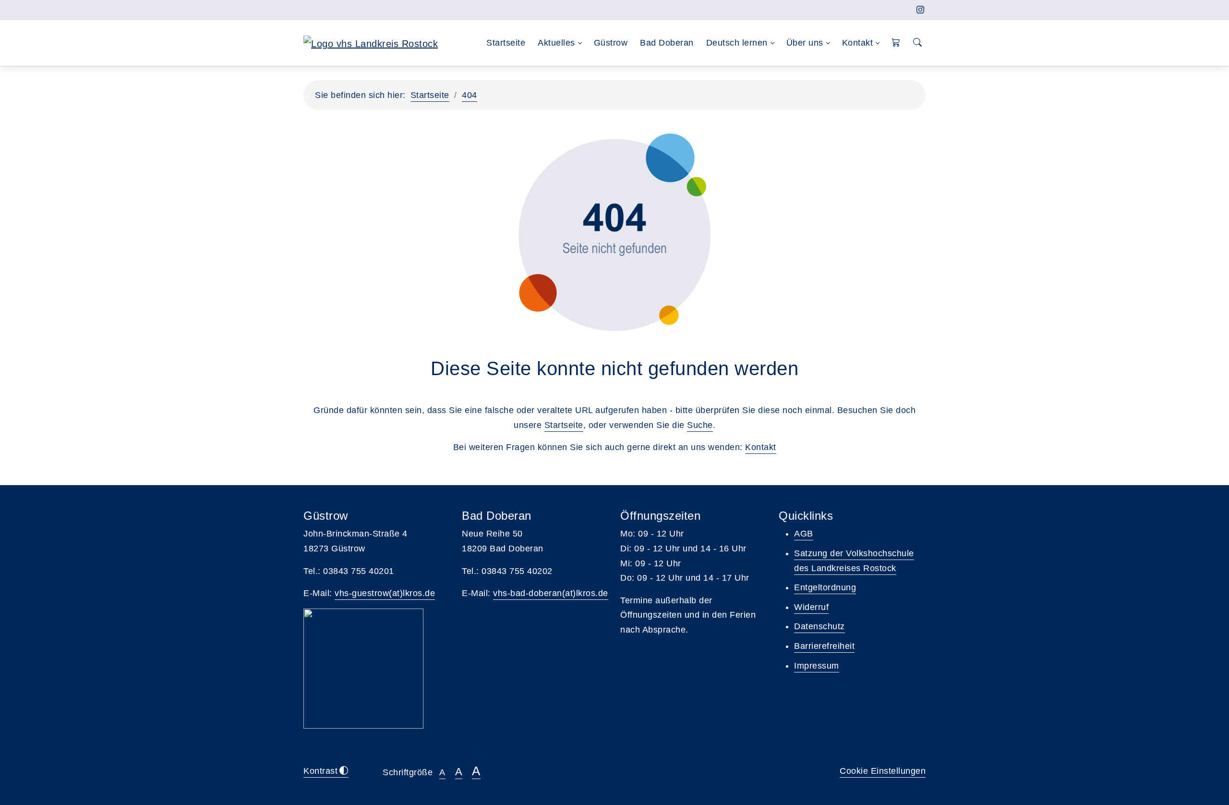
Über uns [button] (804, 43)
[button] (896, 43)
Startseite (505, 43)
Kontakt (760, 447)
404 (469, 95)
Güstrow (611, 43)
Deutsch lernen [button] (737, 43)
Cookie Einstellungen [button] (883, 771)
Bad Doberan (667, 43)
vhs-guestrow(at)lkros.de (385, 593)
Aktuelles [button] (556, 43)
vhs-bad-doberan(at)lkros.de (550, 593)
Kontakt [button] (857, 43)
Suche (700, 425)
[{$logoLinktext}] (370, 42)
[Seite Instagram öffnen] (920, 10)
